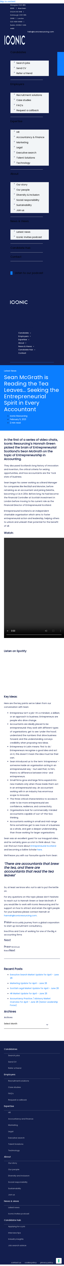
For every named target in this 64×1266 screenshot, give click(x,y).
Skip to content (7, 1)
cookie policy (31, 1262)
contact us (16, 1262)
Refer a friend (24, 73)
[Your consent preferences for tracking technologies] (59, 1261)
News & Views (19, 221)
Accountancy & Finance (30, 137)
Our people (23, 189)
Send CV (21, 68)
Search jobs (23, 63)
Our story (21, 184)
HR (17, 132)
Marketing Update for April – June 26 (28, 983)
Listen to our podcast (29, 273)
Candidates (18, 52)
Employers (17, 84)
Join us (20, 210)
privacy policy (46, 1262)
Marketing (22, 142)
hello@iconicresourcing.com (41, 31)
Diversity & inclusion (27, 195)
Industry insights (16, 1239)
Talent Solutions (25, 157)
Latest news (23, 232)
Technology (23, 163)
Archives (8, 1017)
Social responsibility (27, 200)
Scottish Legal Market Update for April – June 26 (34, 988)
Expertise (16, 121)
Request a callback (27, 110)
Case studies (23, 100)
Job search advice (17, 1245)
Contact (15, 257)
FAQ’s (19, 105)
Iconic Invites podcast (29, 237)
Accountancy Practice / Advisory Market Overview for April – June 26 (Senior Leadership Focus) (34, 1002)
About (14, 174)
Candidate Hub (20, 248)
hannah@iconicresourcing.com (20, 915)
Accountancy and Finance (20, 1118)
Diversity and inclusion (18, 1175)
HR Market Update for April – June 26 (28, 993)
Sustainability (24, 205)
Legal (19, 147)
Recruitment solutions (29, 95)
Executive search (26, 152)
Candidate (23, 332)
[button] (29, 327)
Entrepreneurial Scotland (43, 845)
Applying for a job (16, 1226)
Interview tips (14, 1232)
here (39, 849)
